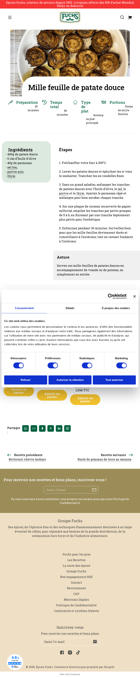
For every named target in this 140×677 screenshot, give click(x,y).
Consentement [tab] (24, 308)
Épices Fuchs (44, 667)
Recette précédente (28, 455)
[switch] (53, 365)
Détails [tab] (70, 308)
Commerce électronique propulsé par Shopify (84, 667)
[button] (122, 17)
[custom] (67, 428)
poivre (64, 193)
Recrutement (76, 588)
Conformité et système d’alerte (76, 611)
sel (120, 189)
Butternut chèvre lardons (27, 459)
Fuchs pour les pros (76, 554)
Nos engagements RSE (76, 577)
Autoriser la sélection (70, 379)
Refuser (26, 379)
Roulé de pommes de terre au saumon (104, 459)
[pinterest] (50, 428)
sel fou (12, 167)
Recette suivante (113, 455)
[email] (34, 428)
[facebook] (42, 428)
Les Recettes (76, 560)
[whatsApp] (25, 428)
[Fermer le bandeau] (134, 296)
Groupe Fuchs (76, 571)
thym (11, 176)
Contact (76, 582)
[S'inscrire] (95, 642)
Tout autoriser (114, 379)
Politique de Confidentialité (76, 605)
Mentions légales (76, 599)
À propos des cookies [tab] (116, 308)
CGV (76, 594)
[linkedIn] (59, 428)
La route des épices (76, 565)
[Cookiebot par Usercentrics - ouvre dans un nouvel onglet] (111, 296)
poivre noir (15, 172)
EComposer (75, 674)
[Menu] (10, 17)
